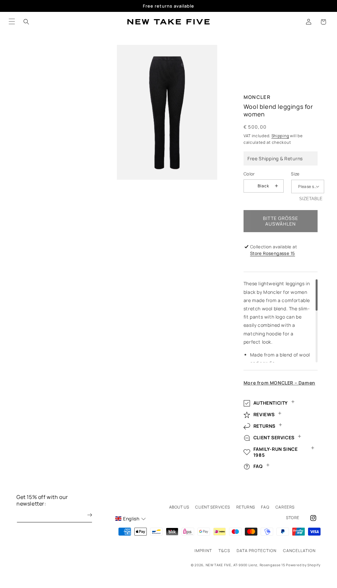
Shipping (280, 136)
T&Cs (224, 550)
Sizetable (311, 198)
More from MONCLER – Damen (279, 383)
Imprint (203, 550)
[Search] (26, 22)
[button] (323, 22)
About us (179, 507)
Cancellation (299, 550)
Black (263, 186)
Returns (245, 507)
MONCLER (257, 97)
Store (292, 517)
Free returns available (168, 6)
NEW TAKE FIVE (218, 565)
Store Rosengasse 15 (272, 253)
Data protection (256, 550)
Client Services (212, 507)
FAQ (265, 507)
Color (249, 174)
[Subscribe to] (85, 515)
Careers (285, 507)
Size (295, 174)
